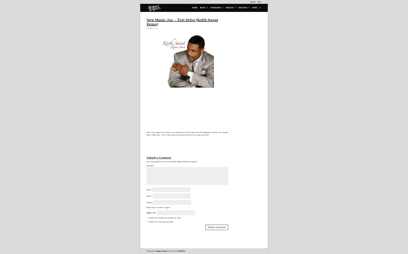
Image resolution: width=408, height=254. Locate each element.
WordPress (181, 251)
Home (194, 8)
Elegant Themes (161, 251)
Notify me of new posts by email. (161, 222)
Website (149, 202)
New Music (155, 28)
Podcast (230, 8)
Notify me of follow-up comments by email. (165, 218)
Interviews (215, 8)
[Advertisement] (185, 141)
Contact (253, 2)
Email (149, 196)
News (254, 8)
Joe (171, 132)
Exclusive (242, 8)
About (259, 2)
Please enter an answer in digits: (158, 207)
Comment (151, 166)
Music (203, 8)
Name (149, 190)
